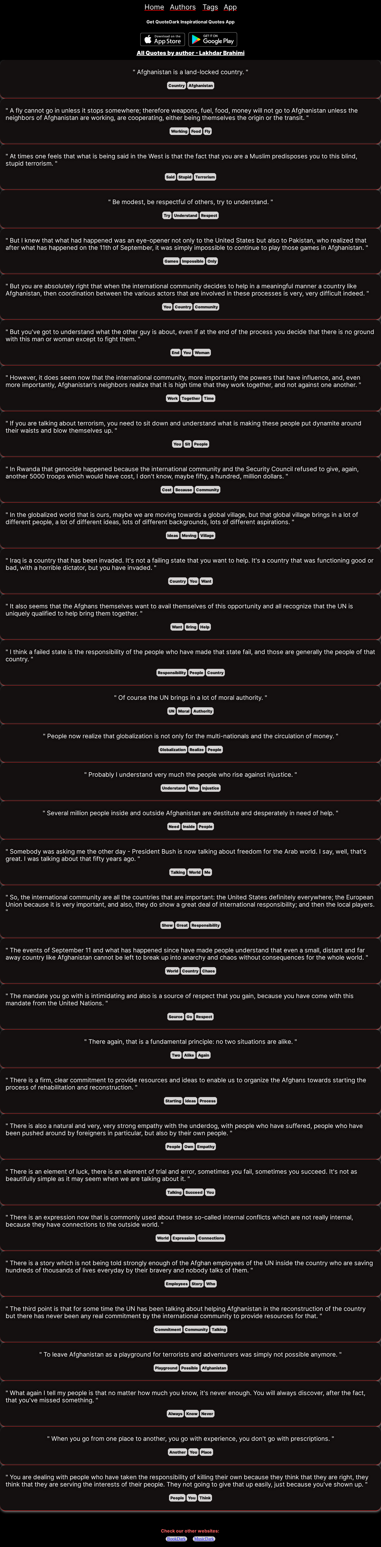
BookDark (176, 1538)
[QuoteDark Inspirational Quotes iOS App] (162, 39)
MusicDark (204, 1538)
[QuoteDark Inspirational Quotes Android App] (213, 39)
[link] (154, 7)
